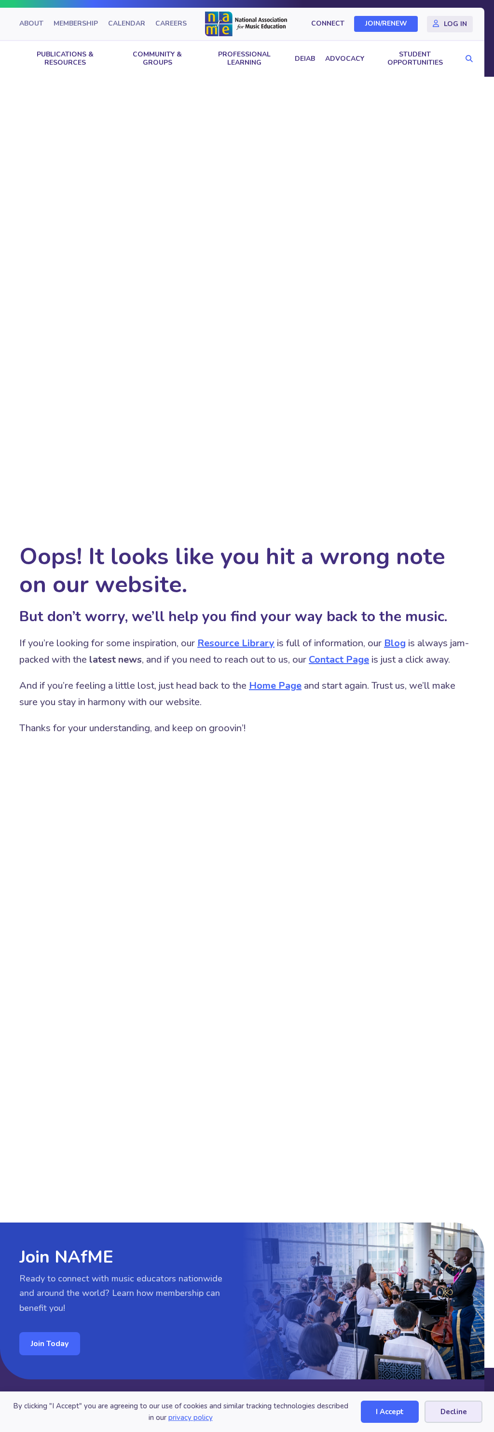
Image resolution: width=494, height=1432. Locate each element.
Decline (453, 1412)
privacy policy (190, 1417)
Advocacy (344, 58)
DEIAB (305, 58)
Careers (171, 24)
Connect (327, 24)
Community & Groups (157, 58)
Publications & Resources (65, 58)
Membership (76, 24)
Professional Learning (244, 58)
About (31, 24)
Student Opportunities (415, 58)
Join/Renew (386, 24)
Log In (455, 23)
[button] (467, 59)
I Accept (390, 1412)
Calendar (126, 24)
